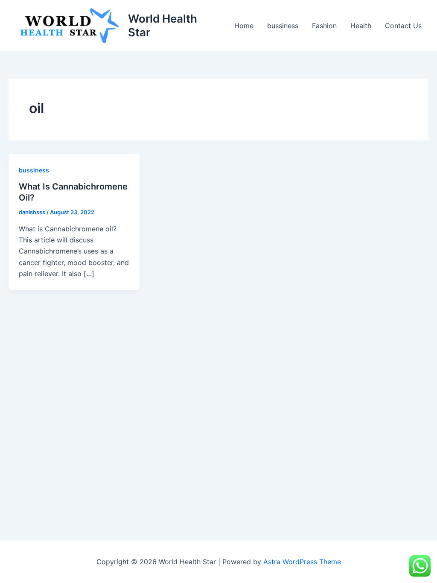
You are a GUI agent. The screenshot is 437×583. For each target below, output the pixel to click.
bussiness (282, 25)
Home (243, 25)
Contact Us (403, 25)
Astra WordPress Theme (302, 561)
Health (360, 25)
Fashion (324, 25)
